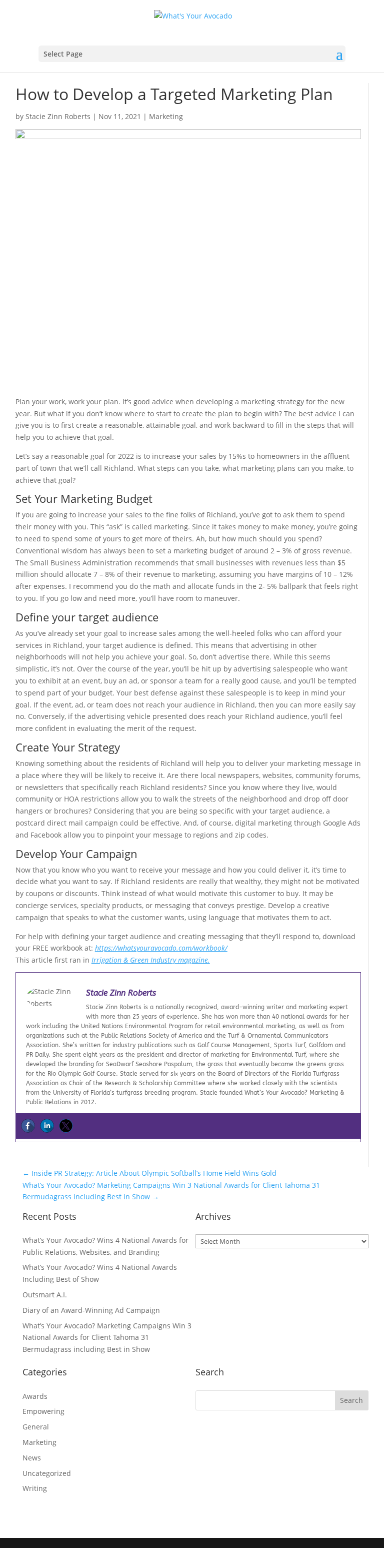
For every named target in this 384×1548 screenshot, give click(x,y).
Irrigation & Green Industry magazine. (151, 960)
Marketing (166, 116)
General (35, 1426)
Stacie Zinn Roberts (58, 116)
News (31, 1457)
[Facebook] (28, 1126)
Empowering (43, 1411)
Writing (34, 1488)
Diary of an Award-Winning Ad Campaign (91, 1310)
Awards (35, 1396)
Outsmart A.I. (44, 1294)
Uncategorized (46, 1473)
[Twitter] (66, 1126)
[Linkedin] (47, 1126)
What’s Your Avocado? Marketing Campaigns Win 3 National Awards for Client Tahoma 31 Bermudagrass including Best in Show (107, 1337)
